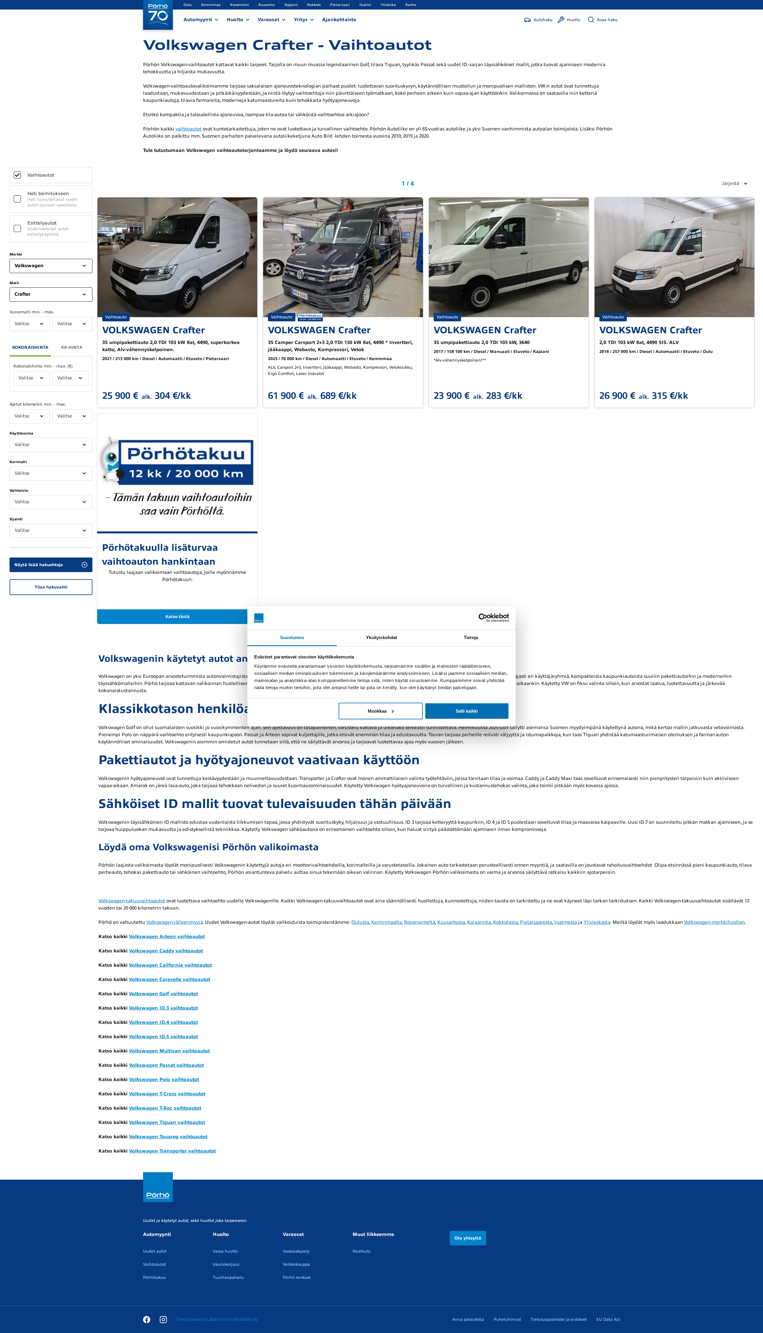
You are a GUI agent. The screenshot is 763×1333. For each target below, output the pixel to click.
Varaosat (268, 19)
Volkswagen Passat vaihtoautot (166, 1065)
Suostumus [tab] (292, 637)
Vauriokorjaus (226, 1264)
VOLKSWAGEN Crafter (153, 330)
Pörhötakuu (154, 1277)
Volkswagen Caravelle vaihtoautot (169, 979)
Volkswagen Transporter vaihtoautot (172, 1151)
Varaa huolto (225, 1251)
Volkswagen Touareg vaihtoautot (168, 1136)
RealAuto (361, 1251)
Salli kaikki (467, 710)
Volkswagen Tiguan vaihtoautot (167, 1122)
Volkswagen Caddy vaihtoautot (166, 951)
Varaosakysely (296, 1251)
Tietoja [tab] (471, 637)
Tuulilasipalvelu (228, 1277)
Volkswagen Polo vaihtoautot (164, 1079)
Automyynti (198, 19)
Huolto (235, 19)
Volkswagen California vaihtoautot (170, 965)
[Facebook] (146, 1319)
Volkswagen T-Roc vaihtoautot (165, 1108)
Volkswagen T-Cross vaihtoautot (167, 1094)
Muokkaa (377, 710)
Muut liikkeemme (373, 1234)
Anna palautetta (468, 1319)
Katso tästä (177, 616)
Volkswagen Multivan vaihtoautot (169, 1051)
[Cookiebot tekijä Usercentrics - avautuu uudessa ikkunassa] (483, 617)
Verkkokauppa (296, 1264)
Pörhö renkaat (297, 1277)
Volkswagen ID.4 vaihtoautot (163, 1022)
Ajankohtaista (339, 19)
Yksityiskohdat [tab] (381, 637)
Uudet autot (155, 1251)
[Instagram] (163, 1319)
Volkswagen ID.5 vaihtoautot (163, 1036)
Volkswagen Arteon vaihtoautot (167, 936)
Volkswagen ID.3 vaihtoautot (163, 1008)
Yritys (301, 19)
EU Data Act (608, 1319)
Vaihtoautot (154, 1264)
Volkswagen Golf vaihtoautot (163, 993)
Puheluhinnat (507, 1319)
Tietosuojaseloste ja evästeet (559, 1319)
